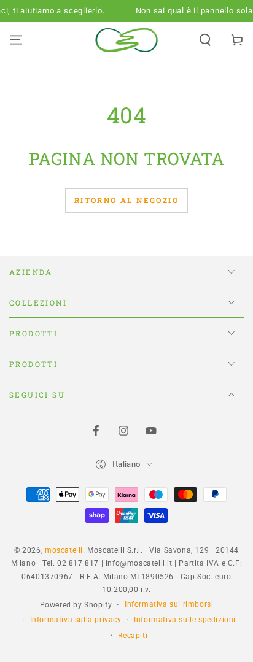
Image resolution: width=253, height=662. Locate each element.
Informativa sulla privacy (76, 619)
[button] (205, 39)
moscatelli (64, 550)
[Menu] (16, 39)
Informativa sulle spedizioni (185, 619)
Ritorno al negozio (126, 200)
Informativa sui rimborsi (169, 604)
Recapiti (132, 635)
